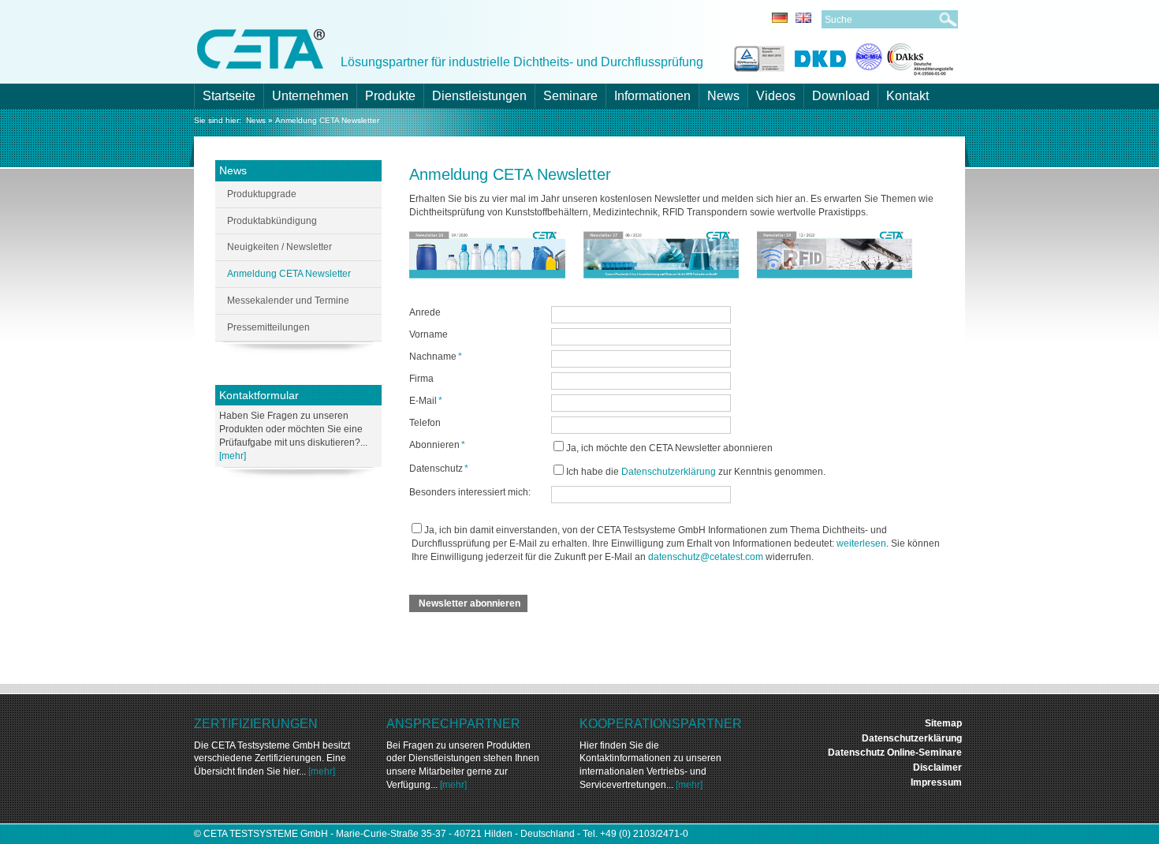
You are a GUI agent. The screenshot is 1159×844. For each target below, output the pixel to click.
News (723, 96)
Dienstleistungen (479, 96)
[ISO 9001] (757, 56)
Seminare (570, 96)
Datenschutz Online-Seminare (895, 752)
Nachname (435, 356)
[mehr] (232, 455)
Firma (421, 378)
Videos (776, 96)
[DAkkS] (905, 56)
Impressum (936, 782)
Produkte (390, 96)
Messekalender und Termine (288, 300)
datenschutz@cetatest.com (705, 556)
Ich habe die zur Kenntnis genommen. (695, 471)
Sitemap (943, 723)
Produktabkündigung (272, 220)
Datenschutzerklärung (668, 471)
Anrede (425, 312)
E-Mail (425, 400)
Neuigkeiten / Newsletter (279, 246)
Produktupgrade (261, 194)
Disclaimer (937, 767)
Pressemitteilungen (268, 327)
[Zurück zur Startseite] (261, 47)
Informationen (652, 96)
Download (841, 96)
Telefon (425, 422)
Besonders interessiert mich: (470, 492)
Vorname (428, 334)
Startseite (229, 96)
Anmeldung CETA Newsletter (327, 120)
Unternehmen (310, 96)
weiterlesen (861, 543)
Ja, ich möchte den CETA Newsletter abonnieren (669, 448)
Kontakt (907, 96)
